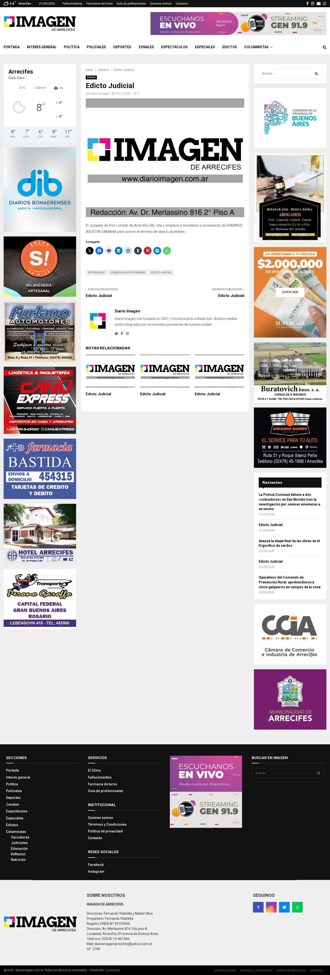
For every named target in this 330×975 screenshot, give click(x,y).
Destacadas (96, 272)
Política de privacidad (105, 831)
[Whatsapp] (297, 907)
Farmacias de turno (99, 3)
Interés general (42, 47)
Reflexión (18, 854)
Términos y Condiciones (107, 824)
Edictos (229, 47)
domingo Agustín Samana (128, 272)
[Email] (284, 907)
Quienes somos (161, 3)
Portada (12, 47)
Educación (19, 849)
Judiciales (19, 843)
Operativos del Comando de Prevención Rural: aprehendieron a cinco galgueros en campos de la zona (290, 582)
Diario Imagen (100, 93)
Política (71, 47)
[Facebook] (258, 907)
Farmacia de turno (102, 784)
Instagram (96, 871)
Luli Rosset (112, 970)
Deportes (122, 47)
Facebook (96, 865)
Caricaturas (20, 837)
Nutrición (18, 860)
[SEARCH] (316, 73)
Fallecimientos (72, 3)
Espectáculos (174, 47)
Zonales (146, 47)
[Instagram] (271, 907)
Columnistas (256, 47)
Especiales (205, 47)
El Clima (94, 770)
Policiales (96, 47)
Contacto (182, 3)
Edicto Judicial (161, 272)
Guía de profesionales (131, 3)
